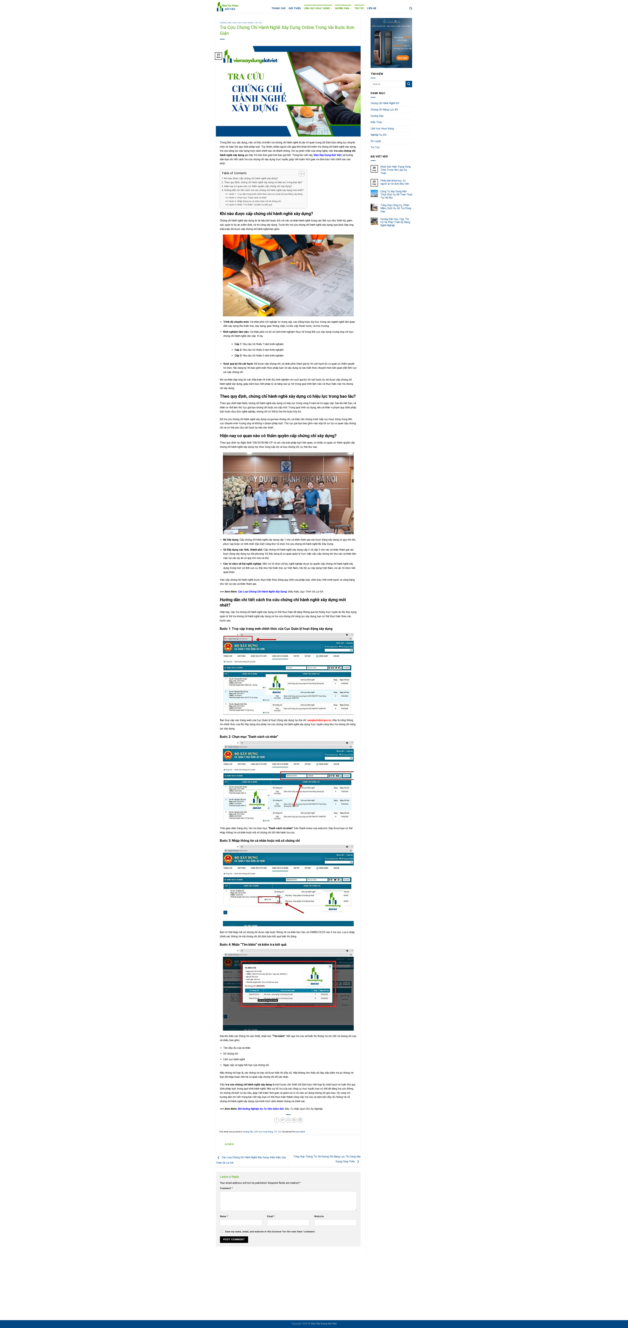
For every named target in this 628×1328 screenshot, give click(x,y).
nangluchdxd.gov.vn (319, 720)
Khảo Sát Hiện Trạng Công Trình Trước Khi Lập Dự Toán (395, 169)
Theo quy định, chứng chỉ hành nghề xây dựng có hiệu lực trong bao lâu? (263, 182)
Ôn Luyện (376, 141)
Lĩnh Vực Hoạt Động (317, 8)
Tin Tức (359, 8)
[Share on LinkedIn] (300, 1120)
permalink (300, 1131)
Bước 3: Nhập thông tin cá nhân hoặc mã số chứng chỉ (255, 201)
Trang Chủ (278, 8)
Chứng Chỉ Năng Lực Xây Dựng (302, 1274)
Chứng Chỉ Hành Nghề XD (385, 103)
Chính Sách (290, 1304)
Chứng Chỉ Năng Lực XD (384, 109)
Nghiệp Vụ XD (378, 134)
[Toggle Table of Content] (300, 173)
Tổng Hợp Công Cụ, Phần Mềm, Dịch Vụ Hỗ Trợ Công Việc (395, 208)
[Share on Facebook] (276, 1120)
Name (224, 1216)
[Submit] (409, 84)
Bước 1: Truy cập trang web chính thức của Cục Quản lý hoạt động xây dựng (266, 194)
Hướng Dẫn (342, 8)
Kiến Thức (376, 122)
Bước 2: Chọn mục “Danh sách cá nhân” (248, 197)
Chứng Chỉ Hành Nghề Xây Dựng (302, 1281)
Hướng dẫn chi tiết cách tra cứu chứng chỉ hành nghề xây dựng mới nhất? (264, 190)
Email (271, 1216)
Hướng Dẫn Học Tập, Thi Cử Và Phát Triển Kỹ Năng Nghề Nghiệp (395, 222)
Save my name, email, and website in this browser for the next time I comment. (270, 1231)
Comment (226, 1188)
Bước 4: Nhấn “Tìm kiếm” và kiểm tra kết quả (250, 204)
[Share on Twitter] (282, 1120)
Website (319, 1216)
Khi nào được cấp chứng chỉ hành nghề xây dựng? (251, 178)
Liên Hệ (371, 8)
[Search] (410, 8)
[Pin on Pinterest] (294, 1120)
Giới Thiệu (294, 8)
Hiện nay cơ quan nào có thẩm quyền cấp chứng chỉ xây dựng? (258, 186)
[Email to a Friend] (288, 1120)
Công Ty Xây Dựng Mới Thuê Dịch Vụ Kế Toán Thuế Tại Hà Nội (396, 194)
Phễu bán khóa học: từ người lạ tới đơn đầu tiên (394, 182)
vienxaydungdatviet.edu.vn (244, 1297)
